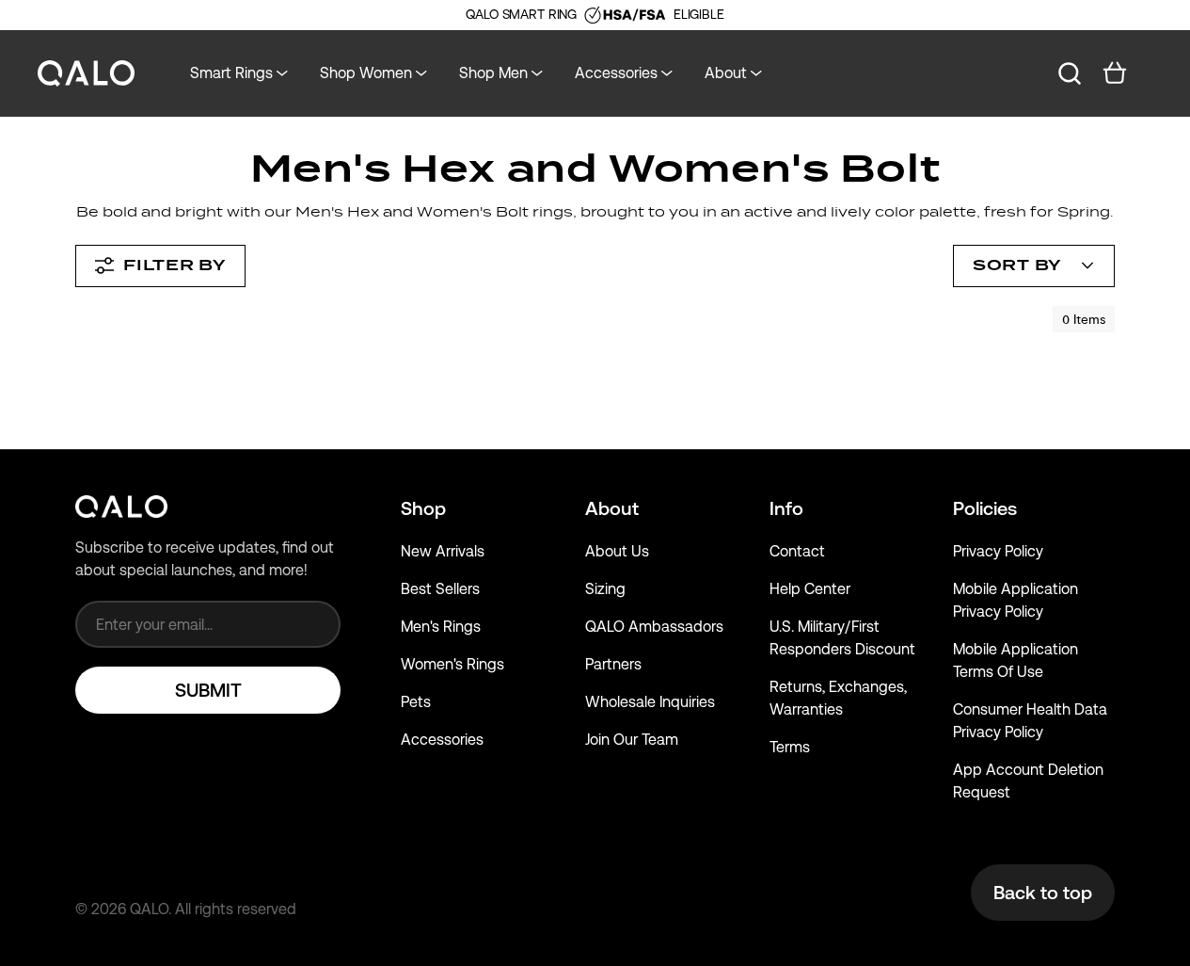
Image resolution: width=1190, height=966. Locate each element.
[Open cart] (1115, 73)
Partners (613, 664)
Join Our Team (631, 740)
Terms (790, 747)
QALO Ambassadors (654, 627)
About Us (617, 551)
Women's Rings (452, 664)
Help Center (810, 589)
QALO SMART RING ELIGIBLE (594, 14)
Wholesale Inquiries (650, 702)
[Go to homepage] (86, 74)
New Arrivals (442, 551)
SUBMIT (208, 690)
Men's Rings (441, 627)
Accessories (442, 740)
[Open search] (1069, 73)
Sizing (605, 589)
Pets (416, 702)
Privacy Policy (998, 551)
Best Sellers (440, 589)
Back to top (1042, 892)
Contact (797, 551)
